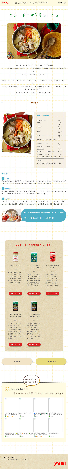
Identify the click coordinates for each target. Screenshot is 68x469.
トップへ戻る (51, 361)
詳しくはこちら (15, 294)
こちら (51, 218)
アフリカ (31, 3)
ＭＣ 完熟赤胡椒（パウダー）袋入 (47, 157)
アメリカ (38, 3)
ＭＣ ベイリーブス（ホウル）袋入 (45, 151)
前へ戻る (17, 361)
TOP (16, 2)
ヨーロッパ (17, 3)
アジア (25, 3)
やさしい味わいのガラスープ (44, 154)
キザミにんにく (40, 149)
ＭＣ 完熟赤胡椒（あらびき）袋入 (47, 163)
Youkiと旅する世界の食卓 (41, 2)
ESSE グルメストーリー (26, 2)
